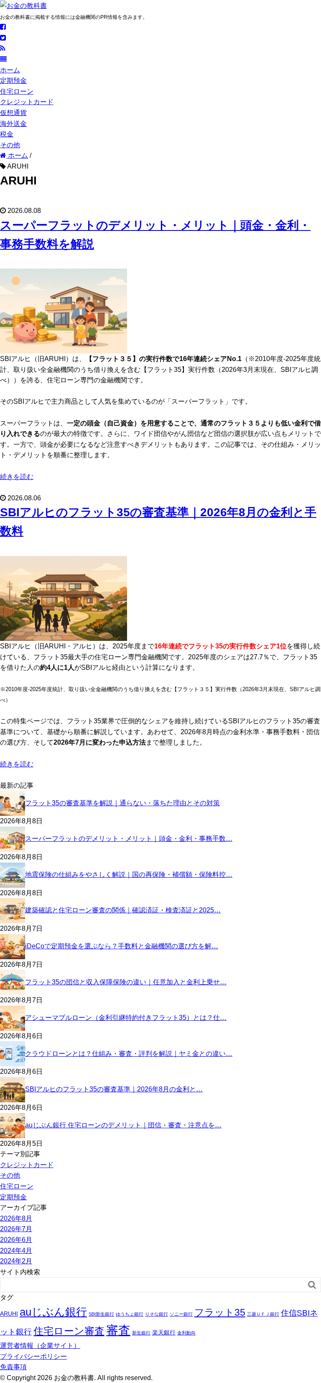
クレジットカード (27, 101)
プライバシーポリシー (33, 1356)
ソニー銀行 (181, 1313)
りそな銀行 (156, 1313)
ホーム (10, 70)
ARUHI (9, 1313)
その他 (10, 145)
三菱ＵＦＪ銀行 (263, 1313)
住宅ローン (16, 91)
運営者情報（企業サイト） (40, 1345)
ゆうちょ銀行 (129, 1313)
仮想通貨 (13, 112)
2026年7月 (16, 1228)
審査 (118, 1330)
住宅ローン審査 (68, 1331)
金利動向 (186, 1332)
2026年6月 (16, 1239)
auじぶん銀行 (53, 1312)
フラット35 (219, 1312)
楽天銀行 (164, 1332)
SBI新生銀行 (101, 1313)
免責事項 (13, 1366)
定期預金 (13, 80)
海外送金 (13, 123)
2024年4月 (16, 1250)
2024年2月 (16, 1261)
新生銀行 (141, 1332)
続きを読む (16, 476)
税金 (6, 134)
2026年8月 (16, 1218)
